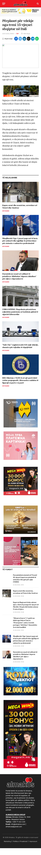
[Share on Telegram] (33, 39)
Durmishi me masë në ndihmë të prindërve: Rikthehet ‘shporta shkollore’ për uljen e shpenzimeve (19, 276)
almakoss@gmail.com (14, 826)
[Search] (37, 3)
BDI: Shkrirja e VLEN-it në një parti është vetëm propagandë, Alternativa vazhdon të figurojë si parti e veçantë (20, 380)
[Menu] (3, 3)
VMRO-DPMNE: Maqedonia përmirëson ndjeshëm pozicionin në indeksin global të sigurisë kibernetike (20, 311)
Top (17, 33)
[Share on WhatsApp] (37, 39)
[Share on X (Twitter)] (20, 39)
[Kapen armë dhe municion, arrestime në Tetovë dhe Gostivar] (20, 192)
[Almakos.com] (20, 3)
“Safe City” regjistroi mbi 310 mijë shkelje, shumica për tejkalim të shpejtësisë (20, 346)
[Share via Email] (28, 39)
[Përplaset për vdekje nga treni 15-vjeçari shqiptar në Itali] (20, 56)
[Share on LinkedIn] (24, 39)
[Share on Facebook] (16, 39)
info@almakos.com (18, 824)
